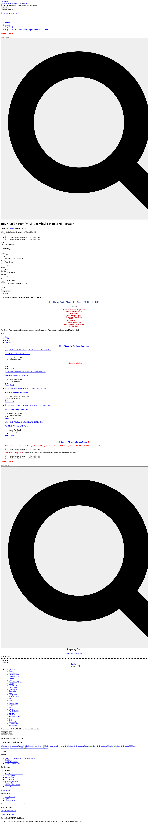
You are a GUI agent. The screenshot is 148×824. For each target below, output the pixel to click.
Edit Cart (74, 664)
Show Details (74, 653)
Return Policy (9, 783)
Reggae (11, 713)
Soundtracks (13, 722)
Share (6, 337)
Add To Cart (6, 291)
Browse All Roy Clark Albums (74, 442)
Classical (11, 678)
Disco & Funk (13, 685)
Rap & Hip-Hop (14, 711)
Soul (10, 720)
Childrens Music (14, 675)
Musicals (11, 702)
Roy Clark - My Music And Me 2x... (17, 376)
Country (11, 684)
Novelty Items (13, 704)
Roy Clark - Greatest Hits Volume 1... (17, 392)
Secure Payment (10, 776)
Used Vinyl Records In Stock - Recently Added (20, 758)
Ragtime (11, 709)
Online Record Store (7, 814)
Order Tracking (10, 797)
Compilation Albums (15, 682)
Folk (10, 693)
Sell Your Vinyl (17, 3)
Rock (10, 718)
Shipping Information (11, 781)
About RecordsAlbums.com (14, 774)
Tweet (7, 339)
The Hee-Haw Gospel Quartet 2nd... (17, 409)
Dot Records (10, 228)
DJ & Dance (13, 687)
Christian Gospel (14, 676)
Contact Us (4, 2)
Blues (10, 671)
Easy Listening (13, 689)
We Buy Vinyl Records (12, 785)
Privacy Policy (9, 777)
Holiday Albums (14, 696)
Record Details (9, 368)
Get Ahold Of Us (10, 786)
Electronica (12, 691)
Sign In (5, 7)
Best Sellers (8, 760)
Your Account (5, 790)
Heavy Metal (13, 695)
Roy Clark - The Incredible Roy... (16, 426)
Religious (12, 714)
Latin (10, 700)
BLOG (25, 3)
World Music (13, 725)
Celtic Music (13, 673)
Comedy (11, 680)
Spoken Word (13, 724)
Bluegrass (12, 669)
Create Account (10, 800)
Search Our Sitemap (11, 762)
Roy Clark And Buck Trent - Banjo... (17, 354)
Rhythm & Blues (14, 716)
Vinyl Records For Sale (8, 811)
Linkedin (8, 342)
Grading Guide (6, 3)
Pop (10, 707)
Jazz (10, 698)
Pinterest (7, 340)
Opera (11, 705)
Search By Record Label (13, 763)
